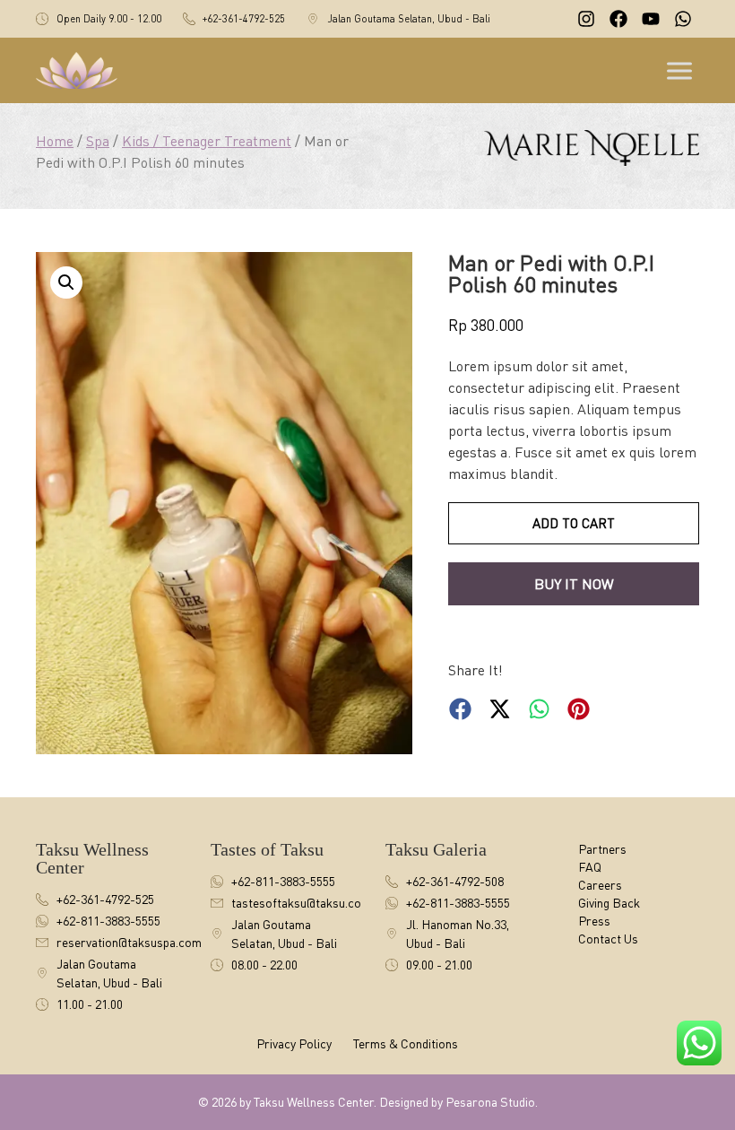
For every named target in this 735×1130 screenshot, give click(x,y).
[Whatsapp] (683, 19)
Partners (602, 848)
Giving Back (609, 902)
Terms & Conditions (405, 1043)
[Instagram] (586, 19)
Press (594, 920)
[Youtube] (651, 19)
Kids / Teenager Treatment (206, 141)
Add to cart (573, 523)
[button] (66, 282)
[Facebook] (618, 19)
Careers (600, 884)
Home (55, 141)
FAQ (589, 866)
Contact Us (608, 938)
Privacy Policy (294, 1043)
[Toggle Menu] (681, 70)
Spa (97, 141)
